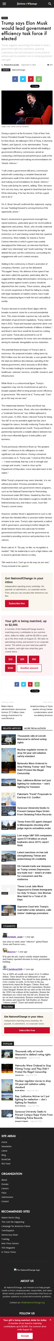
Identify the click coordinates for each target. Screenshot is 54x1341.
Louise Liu (19, 1075)
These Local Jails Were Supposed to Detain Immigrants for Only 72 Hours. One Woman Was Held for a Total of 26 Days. (34, 893)
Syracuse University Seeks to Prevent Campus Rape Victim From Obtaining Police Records (34, 811)
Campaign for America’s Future (15, 1226)
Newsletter (6, 1146)
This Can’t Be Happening (12, 1221)
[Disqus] (27, 968)
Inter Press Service (10, 1243)
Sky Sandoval (20, 1058)
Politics (4, 18)
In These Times (8, 1252)
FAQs (3, 1192)
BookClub (6, 1159)
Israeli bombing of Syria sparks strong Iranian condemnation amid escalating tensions (41, 711)
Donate (4, 1184)
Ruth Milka (20, 1090)
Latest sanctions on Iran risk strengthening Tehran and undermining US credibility (32, 855)
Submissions (7, 1197)
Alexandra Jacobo (11, 65)
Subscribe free (17, 603)
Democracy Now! (9, 1234)
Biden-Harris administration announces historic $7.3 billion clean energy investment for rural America (13, 712)
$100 (10, 668)
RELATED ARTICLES (12, 728)
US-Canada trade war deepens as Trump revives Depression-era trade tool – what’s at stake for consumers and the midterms (34, 873)
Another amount (29, 668)
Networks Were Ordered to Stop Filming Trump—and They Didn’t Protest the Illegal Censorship (33, 1068)
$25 (22, 659)
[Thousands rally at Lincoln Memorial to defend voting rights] (8, 739)
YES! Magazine (8, 1247)
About (4, 1179)
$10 (10, 659)
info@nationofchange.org (32, 1302)
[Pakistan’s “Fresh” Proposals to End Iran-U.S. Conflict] (8, 799)
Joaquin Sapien (21, 1121)
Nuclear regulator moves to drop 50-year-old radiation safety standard (32, 753)
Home (4, 1142)
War (3, 804)
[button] (50, 4)
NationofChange (18, 70)
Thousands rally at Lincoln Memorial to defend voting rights (32, 739)
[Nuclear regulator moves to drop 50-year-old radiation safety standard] (8, 757)
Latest (4, 1150)
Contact (5, 1201)
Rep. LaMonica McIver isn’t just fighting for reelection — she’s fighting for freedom (34, 783)
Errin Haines (20, 1106)
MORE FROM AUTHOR (35, 728)
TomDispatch (7, 1230)
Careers (5, 1188)
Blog (3, 1155)
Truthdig (5, 1239)
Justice (4, 815)
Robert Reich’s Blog (10, 1217)
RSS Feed (5, 1163)
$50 (34, 659)
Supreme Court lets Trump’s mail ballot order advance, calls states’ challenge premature (34, 910)
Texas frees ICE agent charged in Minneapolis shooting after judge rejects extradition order (34, 825)
